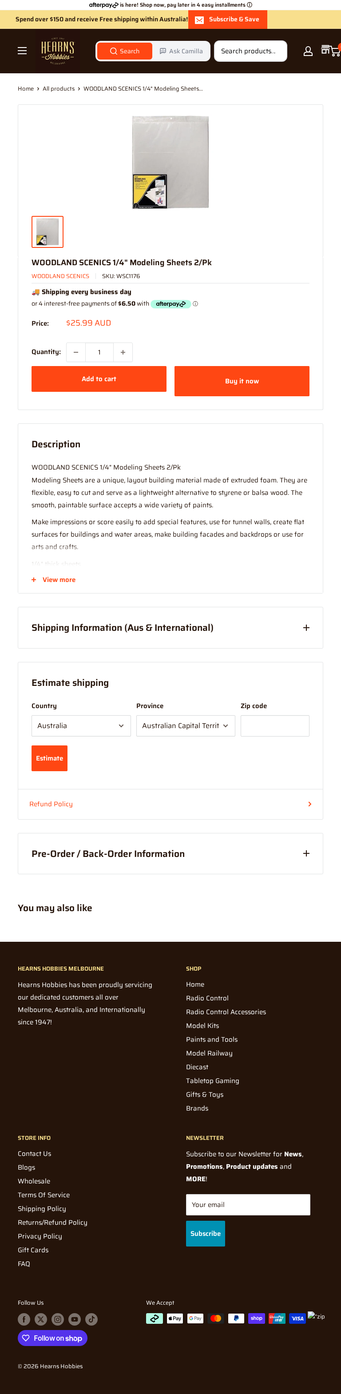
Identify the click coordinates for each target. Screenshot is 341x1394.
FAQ (24, 1264)
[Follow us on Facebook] (24, 1319)
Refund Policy (51, 804)
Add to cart (99, 379)
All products (59, 88)
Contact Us (34, 1153)
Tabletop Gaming (212, 1080)
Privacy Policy (40, 1236)
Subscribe (205, 1233)
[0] (335, 51)
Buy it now (242, 381)
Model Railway (209, 1053)
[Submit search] (276, 51)
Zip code (254, 706)
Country (44, 706)
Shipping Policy (42, 1208)
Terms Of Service (44, 1195)
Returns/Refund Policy (52, 1222)
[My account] (308, 51)
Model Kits (202, 1025)
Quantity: (46, 352)
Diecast (197, 1067)
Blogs (26, 1167)
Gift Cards (33, 1250)
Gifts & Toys (204, 1094)
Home (26, 88)
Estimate (49, 758)
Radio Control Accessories (226, 1012)
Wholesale (34, 1181)
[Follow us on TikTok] (91, 1319)
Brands (197, 1108)
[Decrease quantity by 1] (76, 352)
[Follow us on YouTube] (74, 1319)
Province (149, 706)
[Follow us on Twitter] (41, 1319)
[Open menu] (22, 50)
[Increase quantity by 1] (123, 352)
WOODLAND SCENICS (60, 276)
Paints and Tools (212, 1039)
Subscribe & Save (234, 19)
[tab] (124, 51)
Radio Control (207, 998)
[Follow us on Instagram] (58, 1319)
